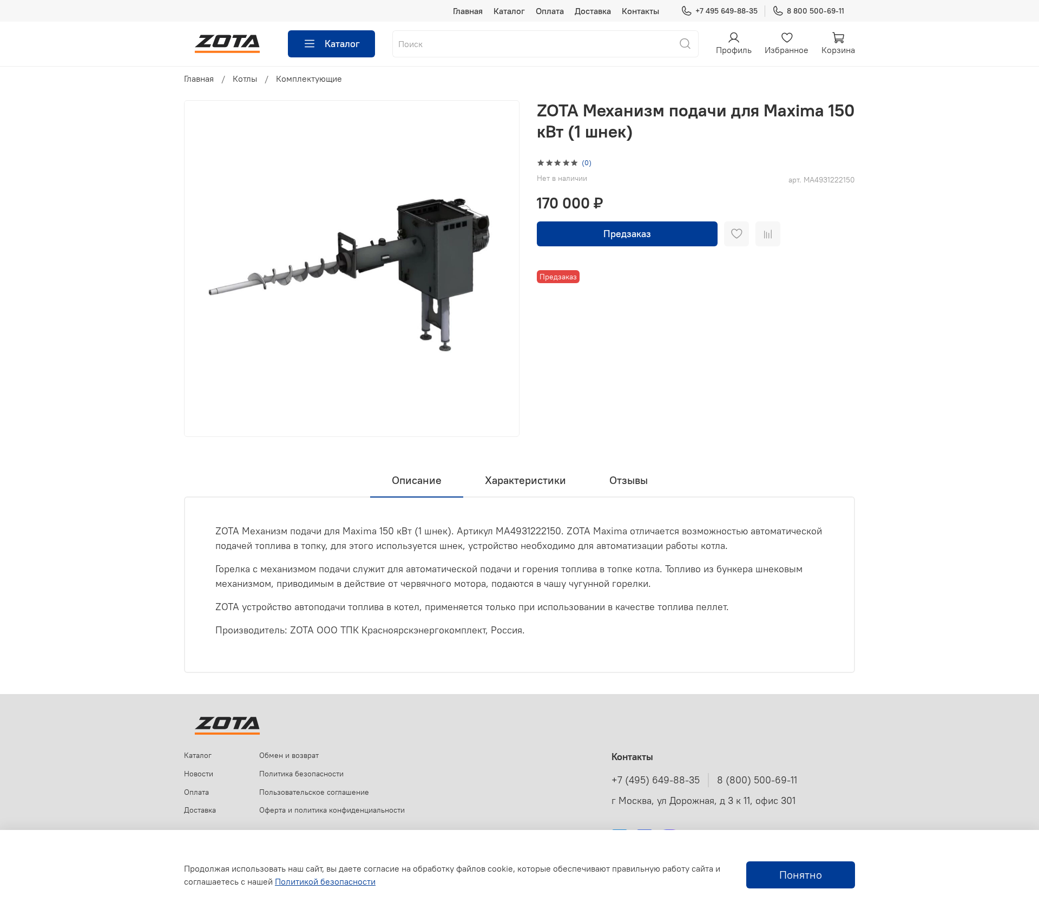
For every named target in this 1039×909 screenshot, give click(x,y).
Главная (468, 10)
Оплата (550, 10)
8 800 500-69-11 (815, 11)
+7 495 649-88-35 (726, 11)
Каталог (509, 10)
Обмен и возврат (289, 755)
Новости (198, 774)
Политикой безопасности (325, 881)
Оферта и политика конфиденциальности (332, 810)
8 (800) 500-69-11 (757, 780)
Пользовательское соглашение (314, 792)
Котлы (245, 78)
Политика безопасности (301, 774)
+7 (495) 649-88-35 (655, 780)
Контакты (640, 10)
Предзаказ (627, 233)
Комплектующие (309, 78)
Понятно (800, 874)
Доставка (593, 10)
